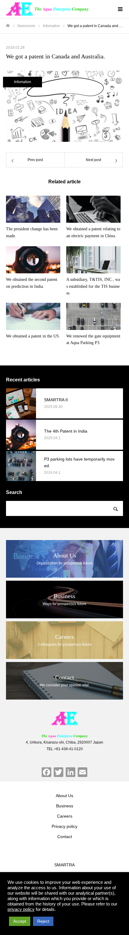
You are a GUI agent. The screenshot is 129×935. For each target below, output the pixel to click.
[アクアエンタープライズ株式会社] (64, 718)
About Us (64, 795)
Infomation (22, 82)
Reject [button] (43, 921)
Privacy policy (64, 826)
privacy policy (21, 909)
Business (64, 805)
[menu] (120, 9)
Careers (64, 816)
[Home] (8, 26)
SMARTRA (64, 864)
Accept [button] (19, 921)
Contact (64, 836)
